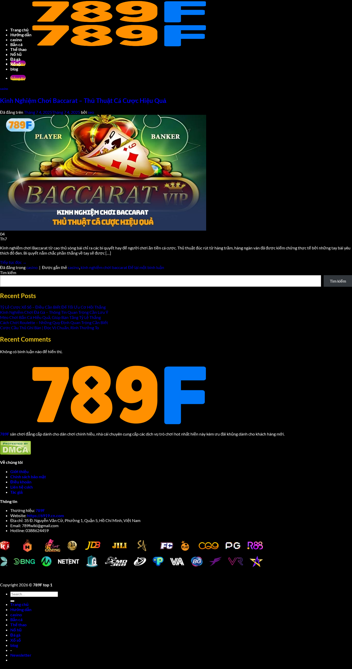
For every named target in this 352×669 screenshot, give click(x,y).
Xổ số (15, 640)
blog (14, 645)
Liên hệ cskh (21, 486)
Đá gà (15, 634)
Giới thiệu (19, 471)
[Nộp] (12, 601)
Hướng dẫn (20, 609)
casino (16, 614)
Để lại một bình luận (146, 267)
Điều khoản (21, 481)
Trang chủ (19, 604)
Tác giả (16, 492)
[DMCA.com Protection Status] (15, 453)
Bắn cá (16, 619)
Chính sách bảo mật (28, 476)
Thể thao (18, 624)
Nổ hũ (16, 629)
